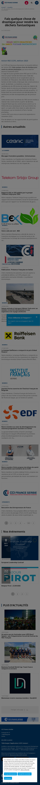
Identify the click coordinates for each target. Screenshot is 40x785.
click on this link (25, 770)
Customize (8, 778)
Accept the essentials (25, 774)
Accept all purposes (10, 774)
